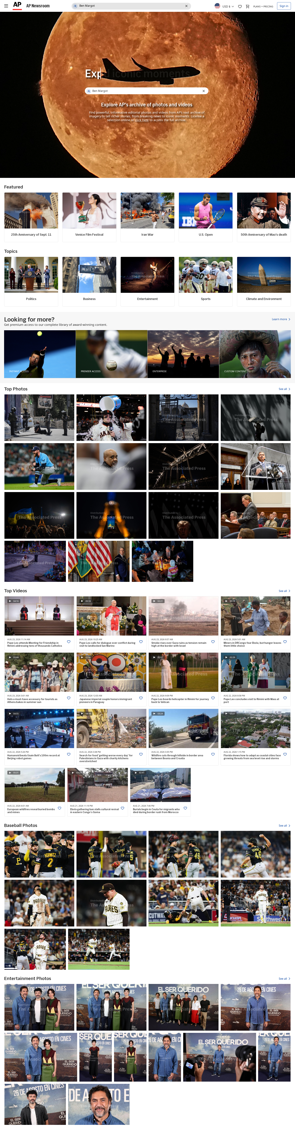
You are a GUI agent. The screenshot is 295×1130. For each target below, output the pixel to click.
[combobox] (226, 5)
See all (283, 389)
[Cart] (247, 6)
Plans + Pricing (263, 6)
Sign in (284, 6)
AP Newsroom (38, 6)
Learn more (280, 319)
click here (142, 120)
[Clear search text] (187, 6)
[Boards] (240, 6)
